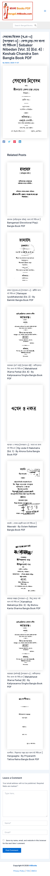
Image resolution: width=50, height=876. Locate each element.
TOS (28, 871)
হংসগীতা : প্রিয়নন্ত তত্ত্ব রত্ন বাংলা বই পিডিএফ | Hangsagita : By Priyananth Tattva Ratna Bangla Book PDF (25, 756)
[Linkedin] (20, 141)
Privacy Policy (19, 871)
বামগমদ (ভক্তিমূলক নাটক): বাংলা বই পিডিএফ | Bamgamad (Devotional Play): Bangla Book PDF (24, 222)
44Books (33, 865)
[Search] (35, 25)
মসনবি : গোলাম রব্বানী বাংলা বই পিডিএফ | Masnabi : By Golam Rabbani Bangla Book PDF (22, 526)
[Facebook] (4, 141)
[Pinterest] (14, 141)
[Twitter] (9, 141)
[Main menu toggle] (45, 10)
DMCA (34, 871)
